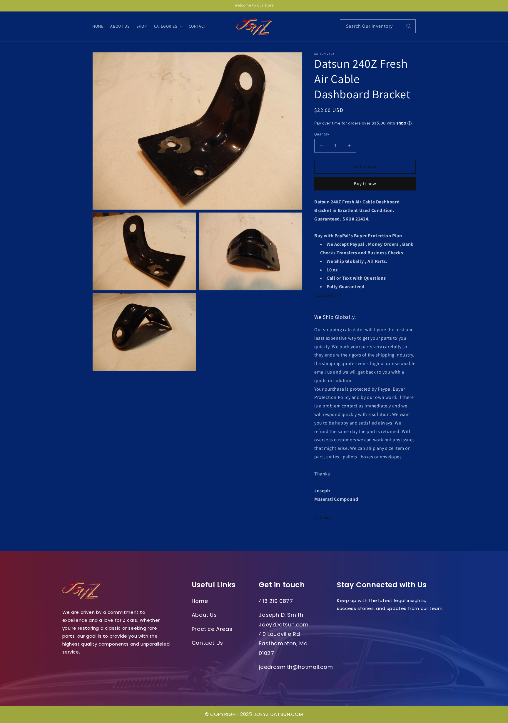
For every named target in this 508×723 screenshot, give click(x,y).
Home (200, 601)
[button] (168, 26)
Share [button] (325, 517)
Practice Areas (212, 629)
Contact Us (207, 642)
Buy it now (365, 183)
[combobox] (377, 26)
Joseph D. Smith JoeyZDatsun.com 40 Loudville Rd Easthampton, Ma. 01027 (284, 634)
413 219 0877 (327, 295)
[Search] (408, 26)
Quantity (321, 134)
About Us (204, 614)
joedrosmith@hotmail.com (296, 667)
